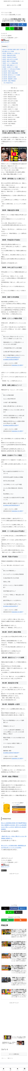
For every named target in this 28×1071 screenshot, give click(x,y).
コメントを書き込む (14, 1054)
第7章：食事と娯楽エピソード (10, 65)
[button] (18, 28)
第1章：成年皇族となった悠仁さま (11, 53)
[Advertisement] (14, 889)
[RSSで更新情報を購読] (20, 920)
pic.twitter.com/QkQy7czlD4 (10, 425)
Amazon (15, 809)
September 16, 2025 (17, 511)
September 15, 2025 (17, 365)
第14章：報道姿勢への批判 (9, 78)
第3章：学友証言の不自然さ (9, 57)
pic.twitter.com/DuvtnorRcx (10, 606)
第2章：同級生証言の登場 (9, 55)
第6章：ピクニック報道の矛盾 (10, 63)
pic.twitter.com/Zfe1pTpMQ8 (10, 359)
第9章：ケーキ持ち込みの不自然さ (11, 69)
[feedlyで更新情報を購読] (7, 920)
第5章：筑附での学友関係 (9, 61)
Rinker (18, 804)
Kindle (14, 807)
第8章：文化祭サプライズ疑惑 (10, 67)
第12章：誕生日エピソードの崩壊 (11, 74)
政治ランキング (4, 42)
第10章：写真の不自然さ (8, 71)
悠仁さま (4, 870)
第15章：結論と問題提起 (9, 80)
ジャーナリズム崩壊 (17, 802)
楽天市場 (15, 811)
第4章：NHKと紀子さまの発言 (10, 59)
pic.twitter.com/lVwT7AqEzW (10, 752)
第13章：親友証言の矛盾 (9, 77)
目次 (12, 87)
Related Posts (8, 82)
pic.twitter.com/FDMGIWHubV (10, 505)
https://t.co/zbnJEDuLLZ (13, 357)
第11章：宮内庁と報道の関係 (10, 73)
